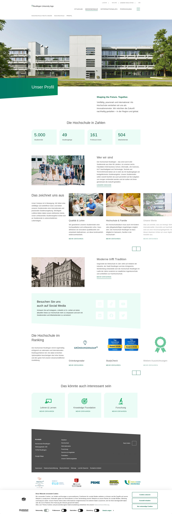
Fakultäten (64, 455)
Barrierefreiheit (64, 468)
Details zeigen (107, 510)
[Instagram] (113, 454)
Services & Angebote (68, 452)
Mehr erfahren (83, 411)
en (139, 2)
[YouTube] (135, 454)
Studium (78, 9)
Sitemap (73, 468)
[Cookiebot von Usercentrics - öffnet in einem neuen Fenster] (24, 510)
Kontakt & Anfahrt (95, 468)
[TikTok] (119, 454)
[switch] (64, 510)
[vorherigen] (134, 249)
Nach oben (126, 443)
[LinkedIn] (124, 454)
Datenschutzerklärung (102, 505)
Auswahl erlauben (144, 500)
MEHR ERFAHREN (47, 411)
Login (104, 2)
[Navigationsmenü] (138, 9)
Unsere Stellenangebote (69, 458)
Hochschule (91, 9)
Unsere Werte (150, 220)
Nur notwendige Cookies (145, 506)
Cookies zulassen (144, 494)
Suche (114, 2)
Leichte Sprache (83, 468)
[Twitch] (130, 454)
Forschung (126, 9)
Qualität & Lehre (77, 220)
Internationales (109, 9)
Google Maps (39, 456)
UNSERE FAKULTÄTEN (126, 2)
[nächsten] (138, 249)
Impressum (38, 468)
